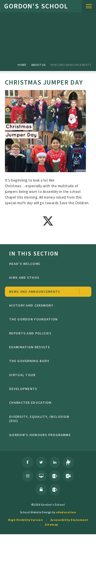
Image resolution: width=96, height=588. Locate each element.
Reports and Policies (30, 333)
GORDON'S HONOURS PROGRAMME (40, 435)
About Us (38, 65)
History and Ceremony (31, 305)
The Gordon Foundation (33, 319)
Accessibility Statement (69, 520)
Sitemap (51, 524)
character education (30, 402)
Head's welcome (24, 263)
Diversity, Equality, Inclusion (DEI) (39, 418)
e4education (66, 512)
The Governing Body (29, 361)
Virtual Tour (22, 375)
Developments (23, 388)
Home (22, 65)
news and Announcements (70, 65)
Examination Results (29, 347)
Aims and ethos (24, 277)
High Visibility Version (25, 520)
